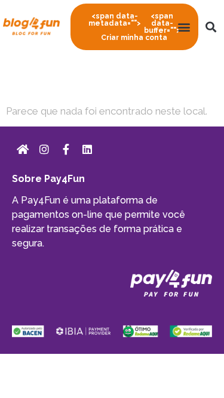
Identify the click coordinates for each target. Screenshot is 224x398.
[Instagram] (44, 149)
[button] (184, 27)
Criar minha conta (134, 27)
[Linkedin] (87, 149)
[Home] (22, 149)
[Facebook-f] (65, 149)
